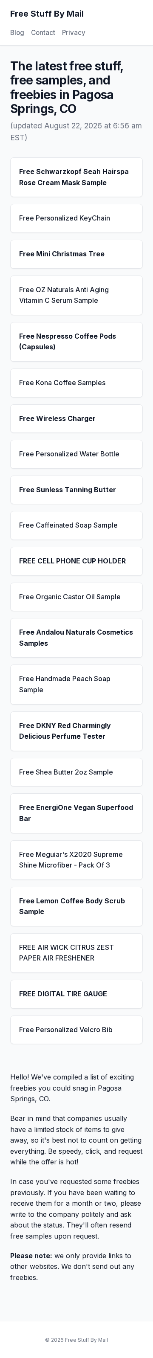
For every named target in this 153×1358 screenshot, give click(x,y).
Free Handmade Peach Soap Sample (64, 684)
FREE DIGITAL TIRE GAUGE (63, 993)
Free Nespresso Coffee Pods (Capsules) (67, 341)
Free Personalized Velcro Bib (66, 1029)
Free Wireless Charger (57, 418)
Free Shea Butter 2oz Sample (66, 772)
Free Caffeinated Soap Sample (68, 525)
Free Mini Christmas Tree (62, 254)
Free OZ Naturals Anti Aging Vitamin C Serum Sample (64, 295)
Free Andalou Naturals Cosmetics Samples (76, 637)
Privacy (73, 33)
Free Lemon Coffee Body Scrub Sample (72, 906)
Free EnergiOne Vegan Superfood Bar (76, 813)
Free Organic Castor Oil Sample (70, 596)
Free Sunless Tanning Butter (67, 489)
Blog (17, 33)
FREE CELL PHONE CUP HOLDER (72, 561)
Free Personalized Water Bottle (69, 454)
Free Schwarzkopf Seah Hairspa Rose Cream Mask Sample (74, 177)
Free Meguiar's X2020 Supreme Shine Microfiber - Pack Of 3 (71, 860)
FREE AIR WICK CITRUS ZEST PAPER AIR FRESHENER (66, 953)
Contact (43, 33)
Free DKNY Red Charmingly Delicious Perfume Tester (65, 731)
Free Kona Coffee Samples (62, 382)
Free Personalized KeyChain (64, 218)
